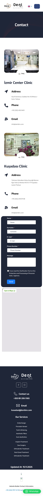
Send (11, 282)
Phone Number (12, 246)
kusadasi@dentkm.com (21, 410)
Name (9, 218)
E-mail (9, 237)
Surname (10, 228)
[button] (32, 491)
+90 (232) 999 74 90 (12, 490)
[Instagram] (24, 385)
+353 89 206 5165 (22, 398)
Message (10, 256)
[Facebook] (18, 385)
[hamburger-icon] (37, 6)
